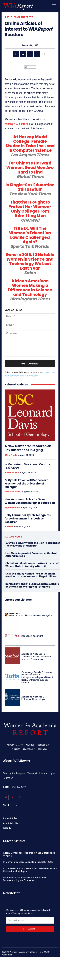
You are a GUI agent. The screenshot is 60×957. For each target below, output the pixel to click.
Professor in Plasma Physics (36, 615)
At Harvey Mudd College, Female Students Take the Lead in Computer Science (30, 143)
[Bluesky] (5, 797)
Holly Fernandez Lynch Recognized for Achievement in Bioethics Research (28, 518)
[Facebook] (16, 54)
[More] (44, 54)
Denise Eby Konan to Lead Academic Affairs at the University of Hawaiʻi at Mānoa (32, 585)
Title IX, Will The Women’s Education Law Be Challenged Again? (30, 235)
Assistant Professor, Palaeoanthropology (33, 698)
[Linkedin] (23, 54)
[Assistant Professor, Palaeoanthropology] (12, 697)
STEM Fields (11, 455)
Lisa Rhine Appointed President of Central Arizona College (31, 554)
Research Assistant (32, 635)
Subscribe (32, 929)
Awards (9, 527)
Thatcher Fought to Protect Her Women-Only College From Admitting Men (30, 208)
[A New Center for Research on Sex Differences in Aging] (30, 415)
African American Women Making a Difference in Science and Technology (30, 287)
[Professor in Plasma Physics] (12, 614)
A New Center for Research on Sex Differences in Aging (28, 448)
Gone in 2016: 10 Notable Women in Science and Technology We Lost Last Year (30, 261)
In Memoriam (12, 472)
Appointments (12, 507)
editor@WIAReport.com (17, 123)
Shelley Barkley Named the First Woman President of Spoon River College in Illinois (31, 575)
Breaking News (12, 492)
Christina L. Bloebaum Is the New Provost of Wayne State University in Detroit (32, 565)
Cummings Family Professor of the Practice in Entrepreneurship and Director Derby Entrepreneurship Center (38, 677)
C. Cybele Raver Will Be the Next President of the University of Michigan (26, 483)
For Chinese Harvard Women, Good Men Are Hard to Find (30, 167)
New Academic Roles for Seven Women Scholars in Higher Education (30, 501)
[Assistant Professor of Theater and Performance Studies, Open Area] (12, 655)
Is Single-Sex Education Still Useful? (30, 187)
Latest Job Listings (18, 600)
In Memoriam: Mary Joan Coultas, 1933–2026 (28, 466)
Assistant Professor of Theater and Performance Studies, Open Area (36, 656)
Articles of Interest (19, 17)
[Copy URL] (37, 54)
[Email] (30, 54)
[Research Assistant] (12, 635)
